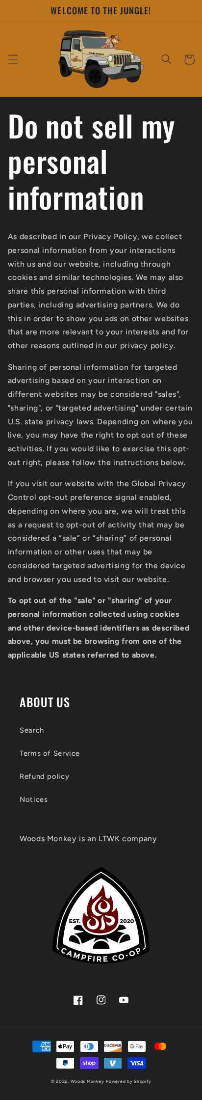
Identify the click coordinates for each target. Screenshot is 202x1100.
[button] (12, 59)
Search (32, 730)
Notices (34, 799)
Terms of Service (50, 753)
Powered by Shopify (128, 1081)
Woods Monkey (87, 1081)
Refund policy (44, 776)
